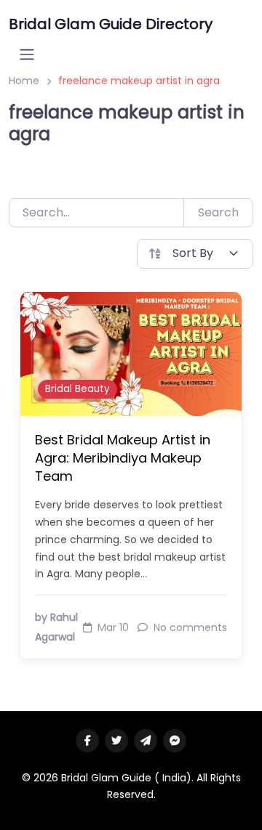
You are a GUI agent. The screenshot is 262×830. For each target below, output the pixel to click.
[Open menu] (27, 54)
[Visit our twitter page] (116, 740)
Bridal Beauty (77, 389)
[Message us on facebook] (174, 740)
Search (218, 212)
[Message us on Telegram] (145, 740)
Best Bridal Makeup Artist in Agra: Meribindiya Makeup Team (122, 458)
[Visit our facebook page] (87, 740)
